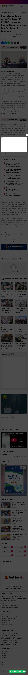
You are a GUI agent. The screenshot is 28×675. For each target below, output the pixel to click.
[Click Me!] (24, 671)
